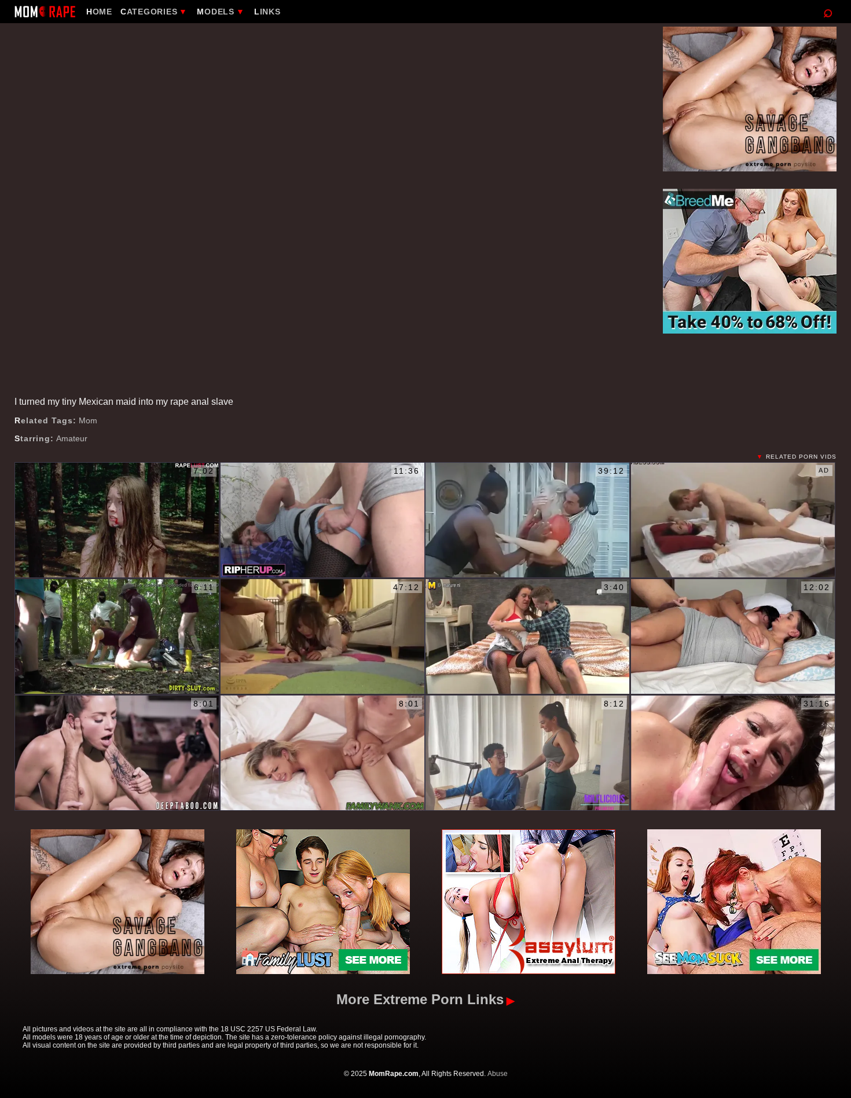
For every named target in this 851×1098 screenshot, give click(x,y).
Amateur (71, 438)
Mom (88, 420)
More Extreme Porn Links (420, 999)
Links (267, 11)
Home (99, 11)
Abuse (497, 1074)
